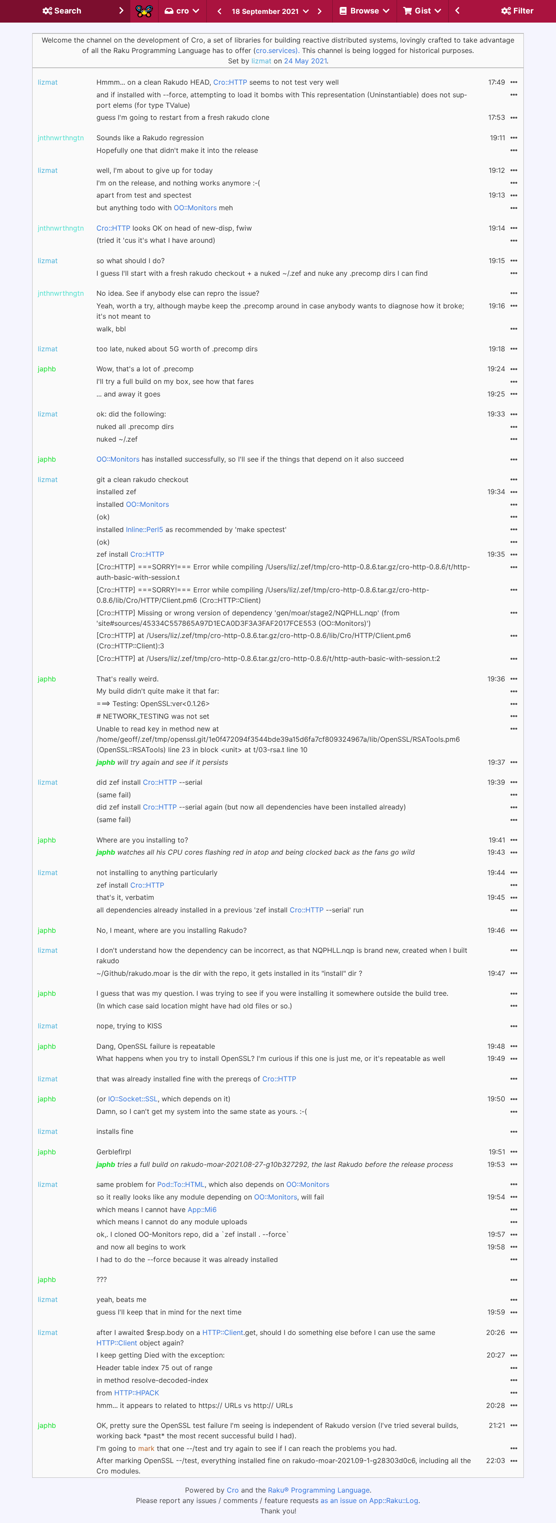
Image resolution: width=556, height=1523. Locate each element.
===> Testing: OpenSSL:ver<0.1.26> (153, 703)
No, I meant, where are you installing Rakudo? (171, 930)
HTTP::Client (222, 1332)
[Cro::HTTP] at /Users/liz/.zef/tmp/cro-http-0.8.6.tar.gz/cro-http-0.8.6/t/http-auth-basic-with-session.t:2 (268, 658)
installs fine (114, 1131)
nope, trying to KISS (129, 1025)
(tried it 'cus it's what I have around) (155, 240)
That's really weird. (127, 678)
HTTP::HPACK (136, 1392)
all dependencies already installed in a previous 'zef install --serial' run (230, 909)
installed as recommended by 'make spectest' (191, 529)
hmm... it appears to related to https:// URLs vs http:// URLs (194, 1405)
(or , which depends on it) (163, 1098)
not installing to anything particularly (157, 872)
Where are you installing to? (142, 840)
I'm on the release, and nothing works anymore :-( (178, 182)
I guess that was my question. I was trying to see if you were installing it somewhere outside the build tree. (272, 993)
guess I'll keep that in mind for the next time (169, 1312)
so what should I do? (130, 260)
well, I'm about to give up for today (154, 170)
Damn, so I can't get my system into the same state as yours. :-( (201, 1111)
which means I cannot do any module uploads (171, 1221)
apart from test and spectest (144, 195)
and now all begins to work (141, 1246)
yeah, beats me (121, 1299)
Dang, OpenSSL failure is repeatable (155, 1046)
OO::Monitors (195, 207)
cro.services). (278, 50)
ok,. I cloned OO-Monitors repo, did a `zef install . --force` (192, 1234)
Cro (233, 1490)
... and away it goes (128, 394)
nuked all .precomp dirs (135, 426)
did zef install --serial (149, 782)
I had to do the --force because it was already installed (187, 1259)
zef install (130, 554)
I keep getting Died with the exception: (160, 1355)
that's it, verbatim (125, 897)
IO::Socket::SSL (133, 1098)
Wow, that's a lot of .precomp (145, 368)
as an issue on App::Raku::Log (369, 1500)
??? (101, 1279)
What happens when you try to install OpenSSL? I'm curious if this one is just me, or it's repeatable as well (270, 1058)
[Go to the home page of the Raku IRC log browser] (144, 11)
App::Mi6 (202, 1209)
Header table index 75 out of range (154, 1367)
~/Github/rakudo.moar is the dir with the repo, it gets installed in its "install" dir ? (229, 973)
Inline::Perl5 (144, 529)
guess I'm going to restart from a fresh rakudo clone (182, 117)
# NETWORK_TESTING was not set (152, 716)
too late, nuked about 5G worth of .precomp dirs (177, 348)
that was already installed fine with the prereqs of (196, 1078)
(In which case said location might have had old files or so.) (194, 1005)
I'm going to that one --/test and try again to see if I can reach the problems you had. (246, 1448)
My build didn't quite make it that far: (157, 691)
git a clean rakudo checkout (142, 479)
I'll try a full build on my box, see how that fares (175, 381)
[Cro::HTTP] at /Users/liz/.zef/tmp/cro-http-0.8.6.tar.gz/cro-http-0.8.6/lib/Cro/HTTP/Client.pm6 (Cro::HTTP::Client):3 (253, 640)
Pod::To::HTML (181, 1184)
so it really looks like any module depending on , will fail (210, 1197)
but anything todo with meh (164, 207)
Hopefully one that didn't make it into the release (177, 150)
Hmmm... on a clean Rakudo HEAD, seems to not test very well (217, 82)
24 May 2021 (305, 60)
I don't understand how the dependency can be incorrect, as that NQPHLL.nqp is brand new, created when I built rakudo (281, 955)
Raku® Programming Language (319, 1490)
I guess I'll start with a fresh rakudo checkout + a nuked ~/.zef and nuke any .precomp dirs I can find (262, 273)
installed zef (116, 491)
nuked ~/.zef (117, 439)
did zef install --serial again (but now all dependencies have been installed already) (251, 807)
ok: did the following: (131, 414)
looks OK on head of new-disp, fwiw (174, 228)
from (127, 1392)
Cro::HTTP (230, 82)
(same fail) (113, 794)
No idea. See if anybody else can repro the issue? (177, 293)
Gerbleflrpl (113, 1151)
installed (132, 504)
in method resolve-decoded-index (152, 1380)
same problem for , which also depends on (212, 1184)
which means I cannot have (156, 1209)
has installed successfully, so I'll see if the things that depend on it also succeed (250, 459)
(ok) (103, 516)
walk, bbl (111, 328)
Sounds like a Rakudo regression (150, 137)
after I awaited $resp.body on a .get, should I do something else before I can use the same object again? (265, 1337)
